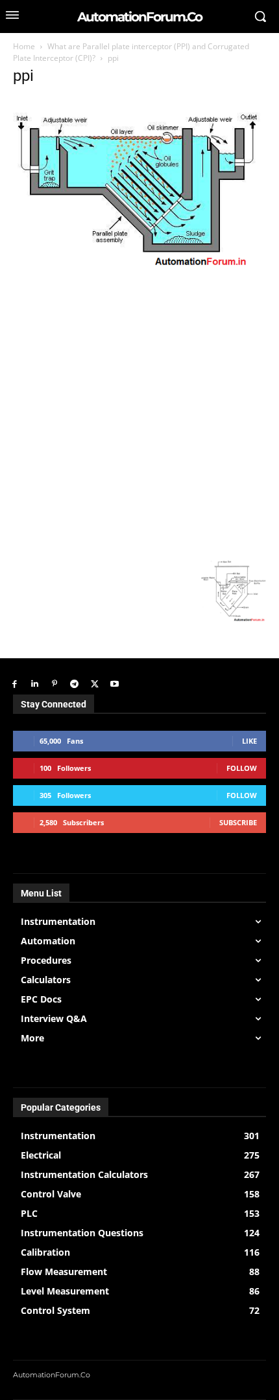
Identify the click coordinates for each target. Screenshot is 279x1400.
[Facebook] (14, 684)
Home (24, 46)
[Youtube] (114, 684)
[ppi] (139, 268)
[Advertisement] (139, 414)
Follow (241, 768)
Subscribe (238, 822)
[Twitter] (94, 684)
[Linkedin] (35, 684)
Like (249, 741)
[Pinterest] (55, 684)
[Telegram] (74, 684)
